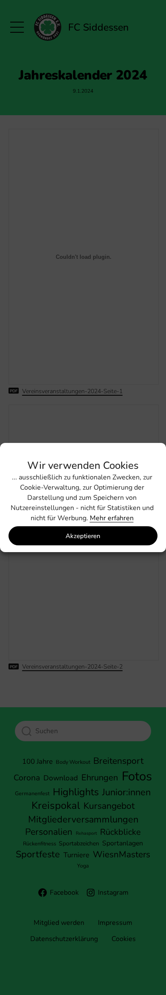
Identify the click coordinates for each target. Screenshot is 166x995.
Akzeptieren (83, 536)
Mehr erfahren (112, 518)
